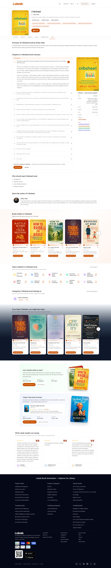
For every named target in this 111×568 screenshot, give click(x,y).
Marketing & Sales (19, 492)
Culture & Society (51, 511)
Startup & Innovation (20, 489)
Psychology (50, 497)
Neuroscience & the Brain (21, 522)
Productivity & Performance (38, 23)
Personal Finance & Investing (53, 23)
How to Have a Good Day (79, 486)
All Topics (63, 537)
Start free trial (18, 167)
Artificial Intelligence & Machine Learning (25, 514)
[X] (80, 564)
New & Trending (64, 539)
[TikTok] (91, 564)
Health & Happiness (52, 494)
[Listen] (13, 245)
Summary (15, 37)
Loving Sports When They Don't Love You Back (84, 492)
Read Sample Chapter (18, 255)
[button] (59, 3)
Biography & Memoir (52, 492)
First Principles (76, 516)
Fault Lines (75, 514)
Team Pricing (82, 541)
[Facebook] (83, 564)
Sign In (72, 3)
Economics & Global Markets (69, 23)
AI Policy (41, 564)
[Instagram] (76, 564)
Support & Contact (47, 537)
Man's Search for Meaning (79, 522)
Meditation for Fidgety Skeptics (80, 508)
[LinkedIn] (87, 564)
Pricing (80, 537)
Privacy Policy (35, 564)
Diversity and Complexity (79, 511)
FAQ (80, 535)
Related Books (44, 37)
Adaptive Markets (77, 527)
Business (49, 486)
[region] (55, 239)
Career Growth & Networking (22, 511)
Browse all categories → (92, 291)
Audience (30, 37)
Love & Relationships (52, 500)
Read (36, 30)
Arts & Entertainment (52, 508)
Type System (64, 541)
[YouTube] (94, 564)
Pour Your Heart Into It (78, 525)
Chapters (23, 37)
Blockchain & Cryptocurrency (85, 23)
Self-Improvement (51, 489)
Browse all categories (29, 384)
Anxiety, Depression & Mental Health (40, 26)
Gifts (80, 539)
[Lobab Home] (18, 4)
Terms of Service (27, 564)
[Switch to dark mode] (77, 3)
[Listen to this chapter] (68, 62)
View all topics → (94, 267)
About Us (45, 535)
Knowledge (76, 494)
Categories (63, 535)
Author (36, 37)
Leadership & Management (21, 486)
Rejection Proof (76, 497)
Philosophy (50, 514)
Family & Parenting (82, 119)
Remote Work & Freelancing (22, 508)
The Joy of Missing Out (78, 489)
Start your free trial (43, 422)
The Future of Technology (21, 519)
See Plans (27, 167)
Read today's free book (29, 422)
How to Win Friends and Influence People (83, 519)
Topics (52, 37)
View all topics (41, 384)
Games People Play (77, 500)
